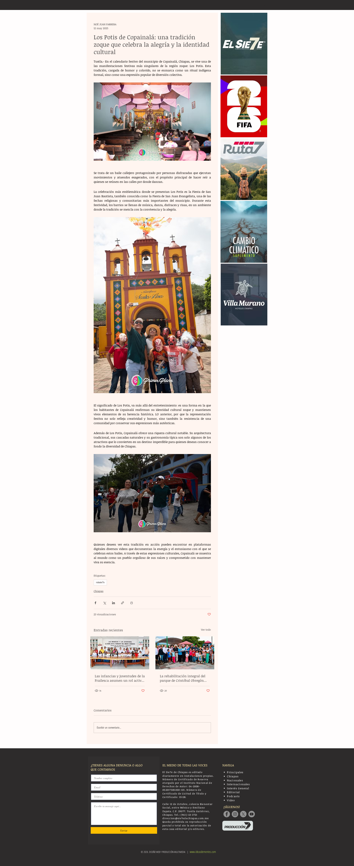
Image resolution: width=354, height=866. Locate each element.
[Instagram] (235, 814)
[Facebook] (226, 814)
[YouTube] (251, 814)
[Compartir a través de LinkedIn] (113, 603)
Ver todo (206, 629)
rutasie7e (100, 582)
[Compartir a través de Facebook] (95, 603)
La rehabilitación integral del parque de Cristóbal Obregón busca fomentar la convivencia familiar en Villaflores (184, 678)
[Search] (263, 5)
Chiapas (98, 591)
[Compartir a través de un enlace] (122, 603)
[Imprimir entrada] (131, 603)
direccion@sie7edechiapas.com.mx (185, 818)
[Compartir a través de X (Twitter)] (104, 603)
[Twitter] (243, 814)
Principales (235, 772)
